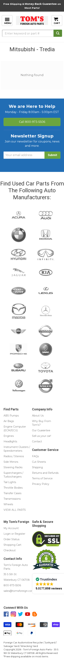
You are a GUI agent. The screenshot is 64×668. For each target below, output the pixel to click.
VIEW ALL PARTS (15, 509)
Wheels (8, 504)
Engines (9, 436)
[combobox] (32, 33)
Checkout (10, 550)
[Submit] (58, 33)
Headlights (10, 441)
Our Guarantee (41, 430)
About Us (38, 415)
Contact (37, 441)
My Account (11, 528)
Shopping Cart (12, 544)
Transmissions (12, 498)
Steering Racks (13, 467)
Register (20, 533)
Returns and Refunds (45, 472)
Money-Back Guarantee (41, 4)
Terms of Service (42, 478)
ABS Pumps (11, 415)
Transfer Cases (12, 493)
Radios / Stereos (14, 456)
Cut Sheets (39, 461)
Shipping (37, 467)
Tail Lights (10, 482)
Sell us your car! (41, 436)
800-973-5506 (32, 122)
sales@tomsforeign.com (19, 590)
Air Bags (9, 421)
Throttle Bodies (13, 487)
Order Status (11, 539)
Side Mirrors (11, 461)
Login (7, 533)
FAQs (35, 456)
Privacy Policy (40, 484)
